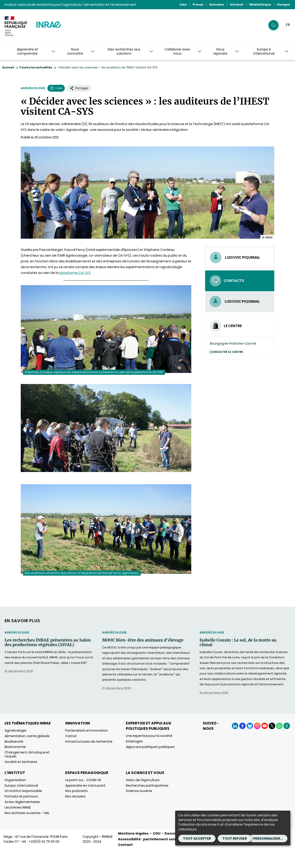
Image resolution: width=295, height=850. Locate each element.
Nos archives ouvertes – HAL (27, 813)
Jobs (183, 4)
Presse (198, 4)
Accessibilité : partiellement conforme (152, 839)
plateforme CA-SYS (75, 272)
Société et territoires (21, 761)
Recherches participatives (147, 785)
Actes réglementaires (22, 802)
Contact (125, 844)
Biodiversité (14, 741)
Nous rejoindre (220, 51)
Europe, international (21, 785)
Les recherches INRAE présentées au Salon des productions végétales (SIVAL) (48, 642)
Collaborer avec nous (177, 51)
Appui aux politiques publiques (150, 746)
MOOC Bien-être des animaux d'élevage (142, 640)
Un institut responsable (23, 790)
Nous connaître (75, 51)
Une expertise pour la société (149, 735)
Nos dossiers (75, 796)
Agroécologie (33, 88)
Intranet (236, 4)
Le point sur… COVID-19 (83, 780)
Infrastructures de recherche (88, 741)
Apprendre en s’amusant (85, 785)
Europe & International (264, 51)
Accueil (8, 67)
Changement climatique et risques (27, 754)
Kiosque (283, 4)
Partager (81, 88)
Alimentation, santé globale (27, 736)
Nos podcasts (76, 790)
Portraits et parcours (21, 796)
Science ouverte (139, 790)
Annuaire (216, 4)
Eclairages (134, 741)
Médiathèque (260, 4)
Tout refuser (234, 838)
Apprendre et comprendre (27, 51)
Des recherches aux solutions (124, 51)
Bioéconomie (15, 746)
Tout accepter (197, 838)
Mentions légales (133, 833)
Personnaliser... (268, 838)
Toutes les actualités (35, 67)
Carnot (71, 736)
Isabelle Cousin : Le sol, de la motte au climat (238, 642)
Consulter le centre (226, 352)
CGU (156, 833)
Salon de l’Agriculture (142, 780)
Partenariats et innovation (86, 730)
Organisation (15, 780)
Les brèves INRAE (18, 807)
